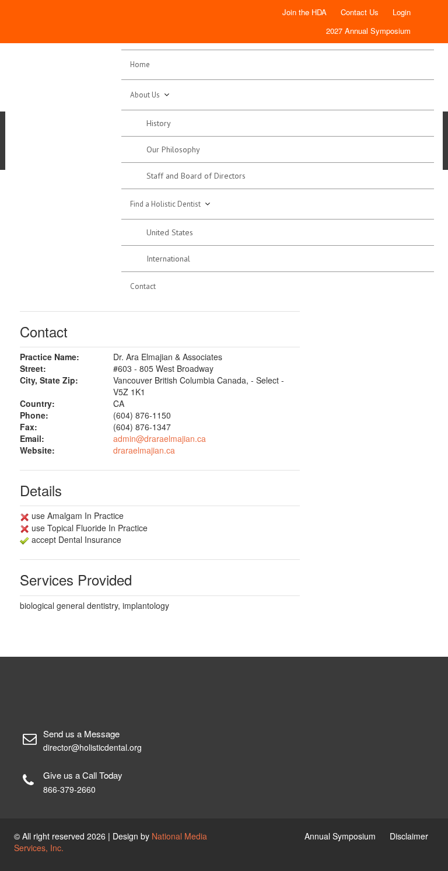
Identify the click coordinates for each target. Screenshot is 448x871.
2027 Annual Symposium (368, 30)
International (168, 258)
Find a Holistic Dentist (165, 204)
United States (169, 232)
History (158, 123)
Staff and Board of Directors (196, 175)
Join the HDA (304, 12)
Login (402, 12)
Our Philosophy (173, 149)
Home (140, 64)
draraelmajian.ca (144, 450)
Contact (143, 286)
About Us (145, 95)
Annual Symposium (340, 836)
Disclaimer (409, 836)
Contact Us (360, 12)
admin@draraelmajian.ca (159, 438)
